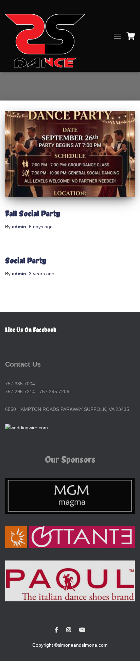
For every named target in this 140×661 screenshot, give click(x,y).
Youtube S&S (82, 630)
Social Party (25, 260)
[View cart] (130, 36)
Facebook (56, 630)
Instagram (68, 630)
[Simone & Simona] (47, 35)
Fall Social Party (32, 213)
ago (41, 226)
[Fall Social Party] (70, 154)
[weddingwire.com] (26, 427)
